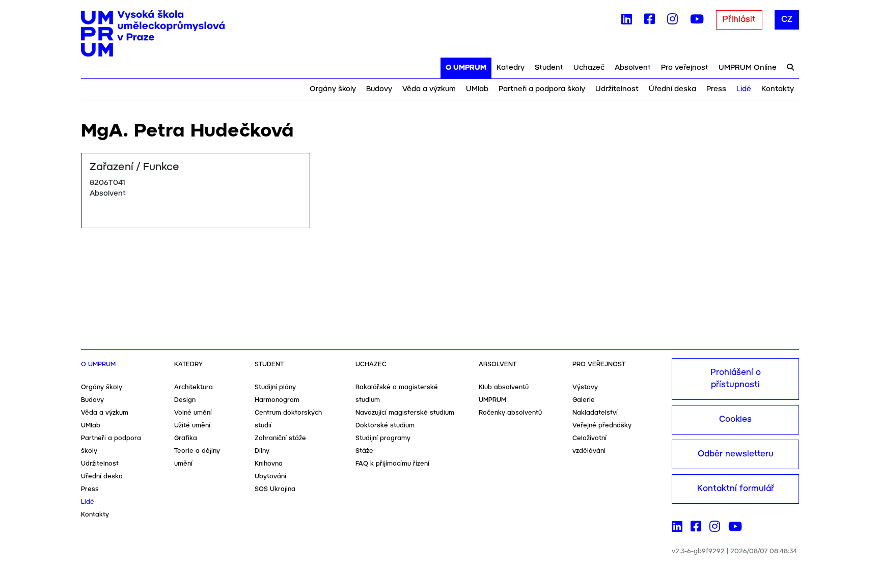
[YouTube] (697, 21)
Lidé (743, 89)
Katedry (511, 67)
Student (549, 67)
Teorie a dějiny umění (197, 457)
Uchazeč (588, 67)
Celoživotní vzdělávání (589, 445)
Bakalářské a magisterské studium (396, 394)
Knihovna (269, 464)
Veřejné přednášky (601, 425)
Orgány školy (333, 89)
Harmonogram (277, 400)
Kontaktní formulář (735, 489)
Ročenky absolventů (510, 413)
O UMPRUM (466, 67)
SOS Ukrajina (275, 489)
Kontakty (777, 89)
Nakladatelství (595, 413)
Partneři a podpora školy (542, 89)
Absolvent (633, 67)
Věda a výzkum (429, 89)
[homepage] (153, 33)
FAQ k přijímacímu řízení (392, 464)
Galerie (583, 400)
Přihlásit (739, 19)
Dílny (262, 451)
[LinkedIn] (626, 21)
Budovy (379, 89)
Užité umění (192, 425)
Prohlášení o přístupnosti (735, 379)
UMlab (477, 89)
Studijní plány (275, 387)
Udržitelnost (617, 89)
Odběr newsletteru (736, 454)
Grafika (185, 438)
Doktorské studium (385, 425)
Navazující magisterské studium (404, 413)
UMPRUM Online (748, 67)
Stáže (364, 451)
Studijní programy (382, 438)
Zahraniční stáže (280, 438)
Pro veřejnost (684, 67)
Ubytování (270, 476)
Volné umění (193, 413)
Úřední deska (672, 89)
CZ (786, 19)
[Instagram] (672, 21)
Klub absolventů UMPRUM (504, 394)
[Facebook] (649, 21)
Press (716, 89)
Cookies (735, 419)
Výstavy (585, 387)
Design (185, 400)
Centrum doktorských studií (288, 419)
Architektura (193, 387)
